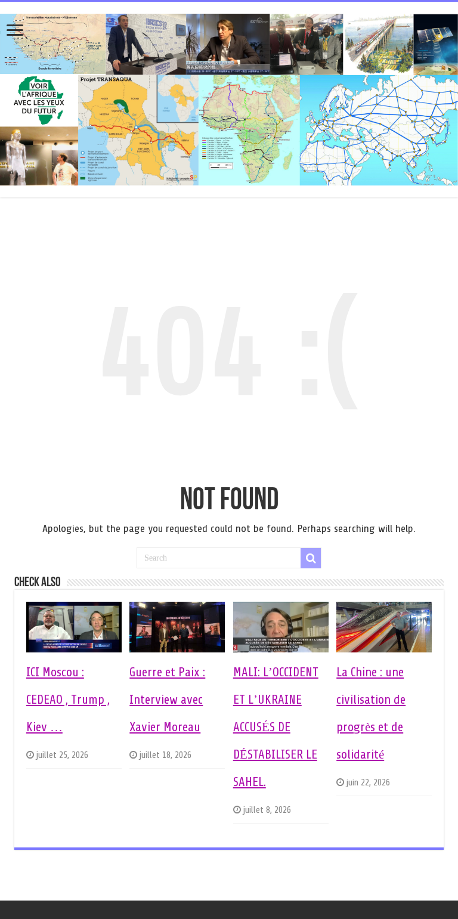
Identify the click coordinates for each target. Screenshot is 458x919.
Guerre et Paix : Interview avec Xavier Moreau (167, 699)
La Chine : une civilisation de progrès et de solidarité (371, 713)
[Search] (311, 558)
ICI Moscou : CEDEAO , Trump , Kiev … (68, 699)
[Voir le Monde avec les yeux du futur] (229, 97)
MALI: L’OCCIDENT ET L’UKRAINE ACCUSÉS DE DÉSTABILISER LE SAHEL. (275, 727)
